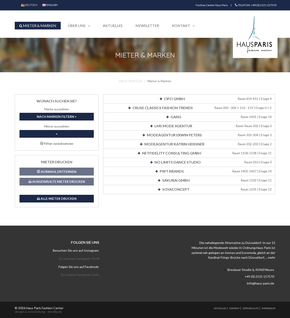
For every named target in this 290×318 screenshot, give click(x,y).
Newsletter (147, 25)
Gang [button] (221, 117)
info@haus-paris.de (260, 283)
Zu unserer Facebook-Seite (80, 275)
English (52, 5)
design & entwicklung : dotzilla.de (38, 311)
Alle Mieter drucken (58, 198)
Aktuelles (113, 25)
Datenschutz (251, 308)
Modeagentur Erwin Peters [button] (209, 135)
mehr (271, 257)
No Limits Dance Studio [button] (213, 162)
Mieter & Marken (39, 25)
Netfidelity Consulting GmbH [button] (206, 153)
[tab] (189, 98)
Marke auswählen (56, 109)
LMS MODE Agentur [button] (213, 126)
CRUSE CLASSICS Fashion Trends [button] (202, 108)
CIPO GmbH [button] (217, 98)
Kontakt (234, 308)
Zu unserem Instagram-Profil (78, 258)
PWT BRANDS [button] (215, 171)
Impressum (268, 308)
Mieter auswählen (56, 126)
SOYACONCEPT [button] (217, 189)
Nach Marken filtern (56, 116)
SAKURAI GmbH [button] (217, 180)
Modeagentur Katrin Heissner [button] (208, 144)
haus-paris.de (130, 81)
